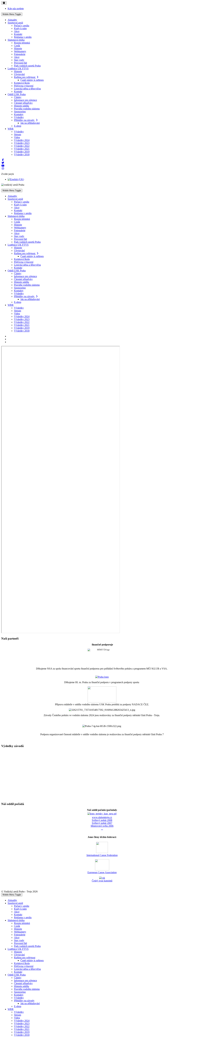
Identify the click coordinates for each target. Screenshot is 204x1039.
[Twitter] (2, 162)
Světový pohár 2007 (102, 823)
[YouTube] (2, 165)
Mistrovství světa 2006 (102, 826)
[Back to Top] (4, 3)
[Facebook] (2, 160)
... (102, 828)
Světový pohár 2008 (102, 820)
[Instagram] (2, 168)
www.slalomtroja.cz (102, 817)
